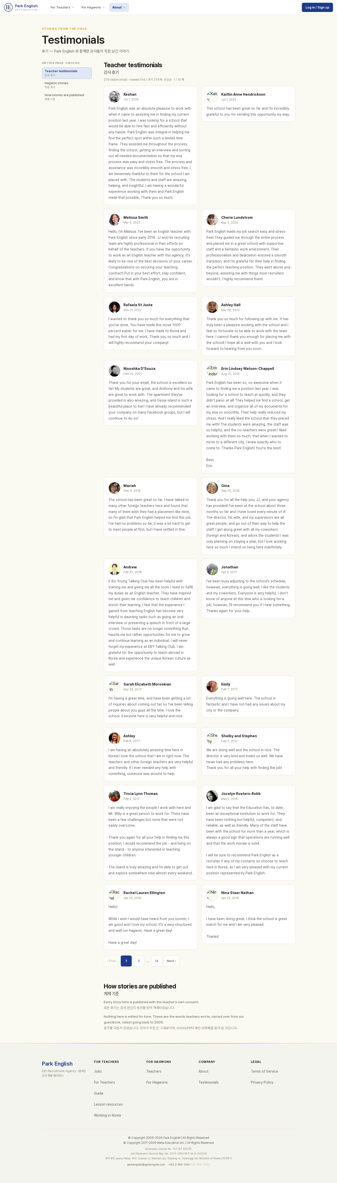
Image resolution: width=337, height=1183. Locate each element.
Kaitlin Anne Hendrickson (243, 94)
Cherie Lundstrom (237, 218)
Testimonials (209, 1082)
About (117, 7)
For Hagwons (91, 7)
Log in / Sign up (317, 7)
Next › (171, 961)
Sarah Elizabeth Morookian (147, 684)
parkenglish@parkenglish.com (146, 1164)
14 (156, 961)
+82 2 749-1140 (179, 1164)
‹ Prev (111, 961)
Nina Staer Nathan (237, 893)
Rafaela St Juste (138, 305)
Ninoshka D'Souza (139, 369)
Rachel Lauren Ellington (144, 893)
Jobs (98, 1071)
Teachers (153, 1071)
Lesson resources (108, 1104)
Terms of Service (264, 1071)
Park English (57, 1063)
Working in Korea (107, 1115)
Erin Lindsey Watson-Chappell (247, 369)
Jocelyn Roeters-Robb (241, 794)
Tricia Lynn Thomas (140, 794)
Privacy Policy (262, 1082)
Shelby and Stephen (239, 736)
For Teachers (60, 7)
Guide (98, 1093)
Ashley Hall (230, 305)
